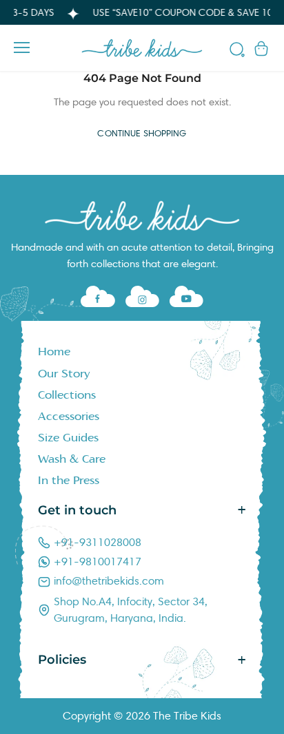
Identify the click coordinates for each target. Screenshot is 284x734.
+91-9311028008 (97, 542)
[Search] (237, 51)
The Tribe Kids (187, 715)
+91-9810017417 (97, 561)
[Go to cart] (261, 48)
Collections (67, 395)
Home (54, 351)
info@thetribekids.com (109, 580)
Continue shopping (141, 133)
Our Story (64, 373)
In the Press (68, 480)
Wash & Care (71, 459)
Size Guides (68, 437)
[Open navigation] (22, 47)
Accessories (68, 416)
